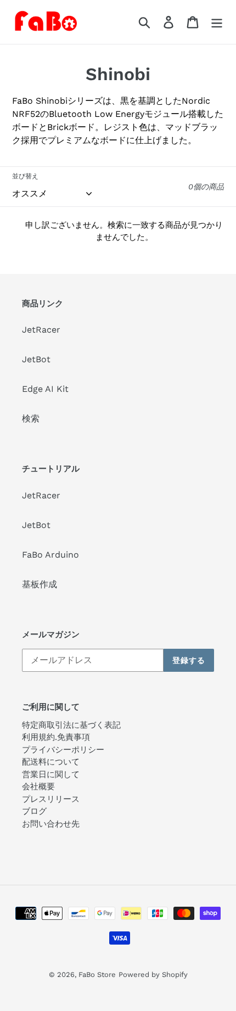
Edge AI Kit (45, 389)
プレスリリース (51, 799)
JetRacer (41, 329)
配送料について (51, 762)
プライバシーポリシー (63, 750)
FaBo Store (97, 974)
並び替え (25, 176)
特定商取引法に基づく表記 (71, 725)
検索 (31, 418)
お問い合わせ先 (51, 824)
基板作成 (39, 584)
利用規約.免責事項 (56, 737)
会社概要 (38, 786)
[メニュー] (217, 22)
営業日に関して (51, 774)
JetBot (36, 359)
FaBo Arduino (50, 554)
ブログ (34, 811)
